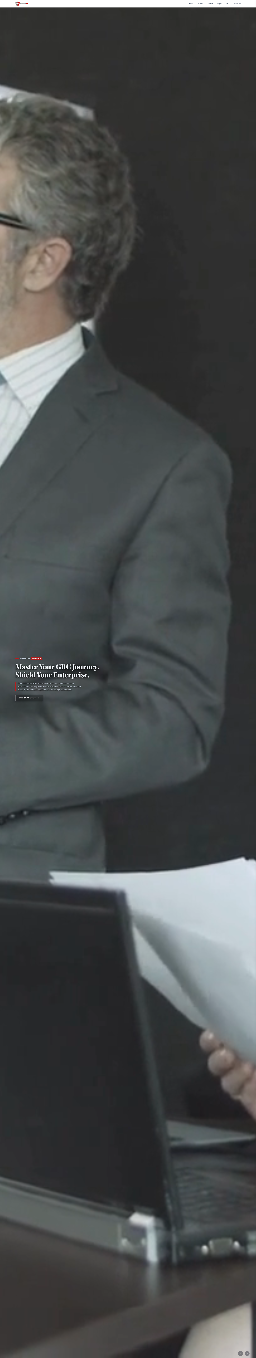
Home (191, 4)
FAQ (227, 4)
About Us (209, 4)
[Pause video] (240, 1353)
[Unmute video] (247, 1353)
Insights (219, 4)
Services (199, 4)
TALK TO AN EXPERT (29, 698)
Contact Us (237, 4)
